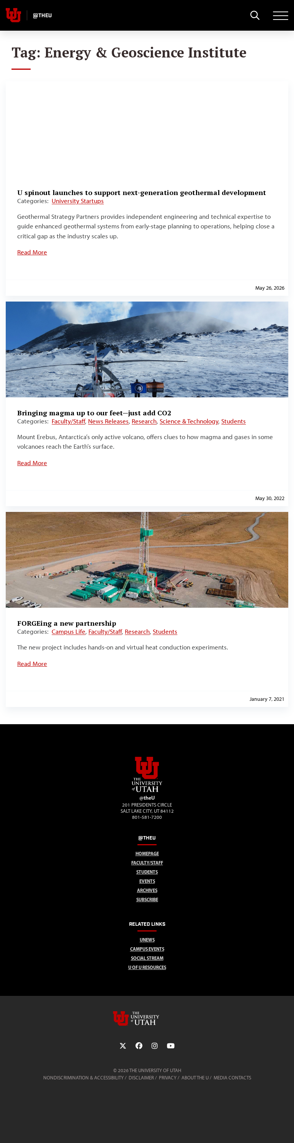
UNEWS (147, 940)
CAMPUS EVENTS (147, 949)
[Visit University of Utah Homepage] (13, 15)
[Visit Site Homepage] (147, 790)
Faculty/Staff (68, 421)
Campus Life (68, 631)
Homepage (147, 853)
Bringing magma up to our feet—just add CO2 (94, 412)
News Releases (108, 421)
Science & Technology (189, 421)
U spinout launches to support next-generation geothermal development (141, 192)
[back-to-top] (285, 1127)
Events (147, 881)
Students (233, 421)
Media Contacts (232, 1078)
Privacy (167, 1078)
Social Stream (147, 958)
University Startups (78, 201)
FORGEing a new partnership (66, 623)
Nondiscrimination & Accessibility (83, 1078)
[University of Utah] (147, 1018)
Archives (147, 890)
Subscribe (147, 899)
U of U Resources (147, 967)
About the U (195, 1078)
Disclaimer (141, 1078)
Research (144, 421)
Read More (32, 252)
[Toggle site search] (254, 15)
